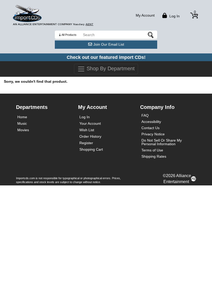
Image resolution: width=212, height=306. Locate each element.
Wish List (86, 130)
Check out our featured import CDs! (106, 57)
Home (22, 117)
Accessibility (151, 122)
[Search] (150, 35)
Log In (84, 117)
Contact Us (150, 128)
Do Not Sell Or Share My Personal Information (161, 142)
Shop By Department (110, 68)
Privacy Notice (153, 134)
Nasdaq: (83, 24)
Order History (90, 136)
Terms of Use (152, 150)
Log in (174, 16)
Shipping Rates (153, 156)
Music (22, 123)
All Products (69, 34)
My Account (145, 15)
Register (86, 143)
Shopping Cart (91, 149)
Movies (23, 130)
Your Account (90, 123)
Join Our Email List (108, 44)
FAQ (145, 115)
